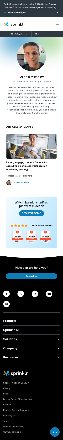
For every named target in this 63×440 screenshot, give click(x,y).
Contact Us (31, 276)
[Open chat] (55, 432)
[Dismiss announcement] (57, 12)
